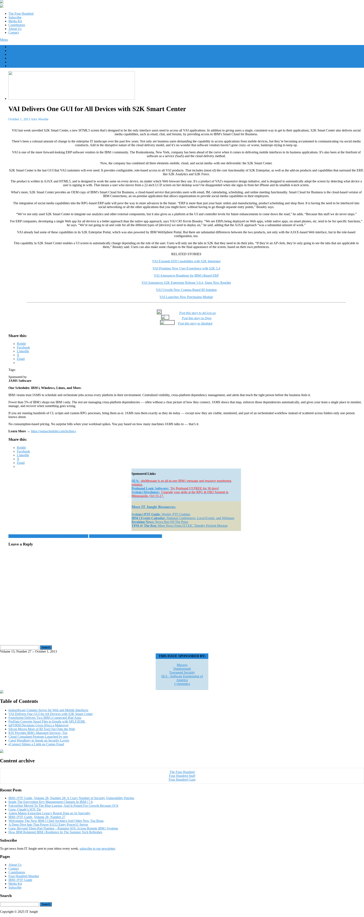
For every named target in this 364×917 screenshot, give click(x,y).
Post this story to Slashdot (195, 323)
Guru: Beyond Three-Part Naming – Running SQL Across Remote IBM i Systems (63, 828)
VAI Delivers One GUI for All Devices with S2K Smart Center (50, 714)
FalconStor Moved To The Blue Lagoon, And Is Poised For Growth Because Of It (63, 805)
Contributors (16, 25)
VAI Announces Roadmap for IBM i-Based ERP (186, 275)
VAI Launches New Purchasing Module (186, 297)
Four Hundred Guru (182, 779)
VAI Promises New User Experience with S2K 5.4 (186, 268)
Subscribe (14, 17)
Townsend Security (182, 672)
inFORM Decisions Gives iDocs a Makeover (38, 725)
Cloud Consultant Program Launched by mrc (38, 736)
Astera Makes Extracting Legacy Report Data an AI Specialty (49, 813)
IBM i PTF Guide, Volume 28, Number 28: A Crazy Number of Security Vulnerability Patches (71, 798)
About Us (14, 29)
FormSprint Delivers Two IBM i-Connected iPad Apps (125, 536)
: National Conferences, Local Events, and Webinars (182, 518)
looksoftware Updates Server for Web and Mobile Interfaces (48, 536)
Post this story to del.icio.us (197, 313)
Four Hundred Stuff (182, 776)
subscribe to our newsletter (97, 848)
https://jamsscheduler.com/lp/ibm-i (53, 431)
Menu (4, 39)
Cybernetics (182, 684)
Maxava (182, 665)
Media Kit (15, 21)
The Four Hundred (20, 13)
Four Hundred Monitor (23, 876)
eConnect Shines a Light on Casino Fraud (36, 744)
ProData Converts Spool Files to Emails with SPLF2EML (47, 721)
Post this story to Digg (196, 318)
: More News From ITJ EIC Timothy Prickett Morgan (179, 525)
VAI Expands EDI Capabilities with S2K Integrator (186, 261)
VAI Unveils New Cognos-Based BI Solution (186, 290)
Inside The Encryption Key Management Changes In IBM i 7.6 (50, 802)
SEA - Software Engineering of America (182, 678)
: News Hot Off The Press (159, 522)
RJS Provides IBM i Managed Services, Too (37, 733)
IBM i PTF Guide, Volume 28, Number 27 (36, 817)
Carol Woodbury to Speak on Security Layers (38, 740)
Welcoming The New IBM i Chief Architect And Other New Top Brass (56, 821)
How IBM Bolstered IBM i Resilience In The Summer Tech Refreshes (55, 832)
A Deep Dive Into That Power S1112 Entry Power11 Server (48, 824)
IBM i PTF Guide (20, 880)
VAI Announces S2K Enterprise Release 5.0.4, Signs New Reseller (186, 282)
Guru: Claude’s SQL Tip (24, 809)
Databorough (182, 668)
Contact (13, 32)
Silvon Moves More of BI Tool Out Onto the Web (41, 729)
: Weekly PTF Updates (160, 514)
